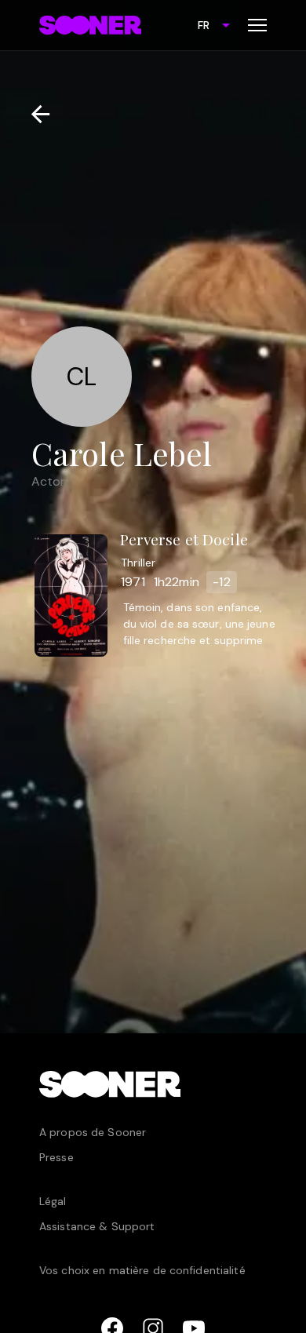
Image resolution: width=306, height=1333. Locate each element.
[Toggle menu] (257, 25)
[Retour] (34, 114)
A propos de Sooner (92, 1132)
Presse (56, 1157)
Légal (53, 1201)
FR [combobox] (203, 25)
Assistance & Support (97, 1226)
